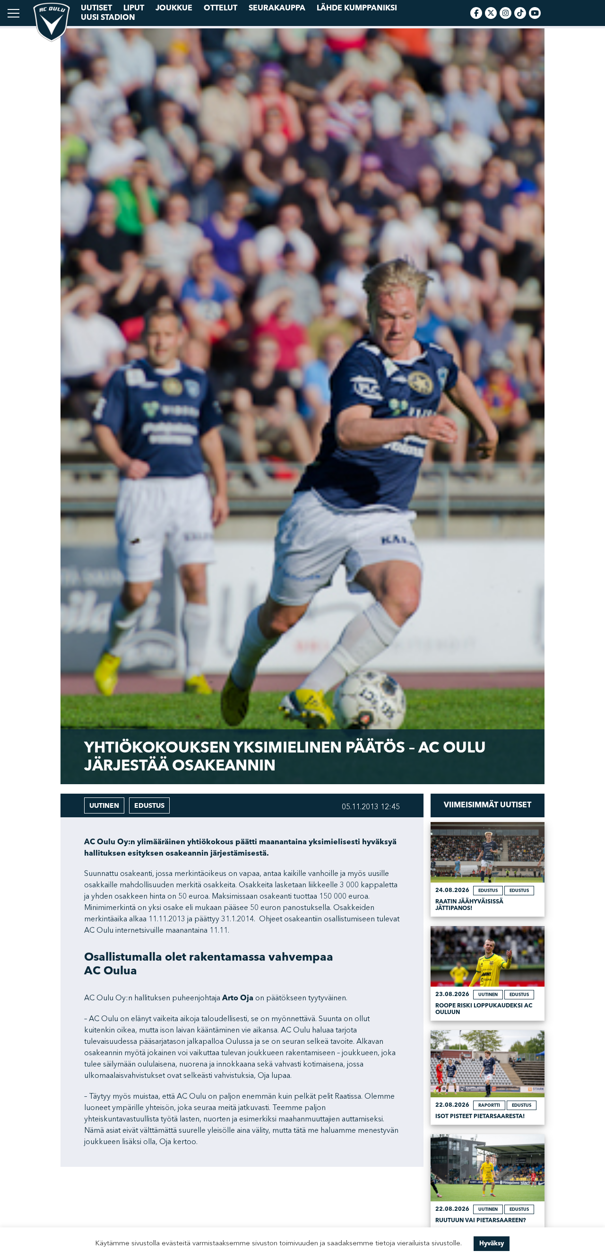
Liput (133, 8)
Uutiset (96, 8)
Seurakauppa (277, 8)
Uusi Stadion (108, 17)
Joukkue (174, 8)
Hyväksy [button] (491, 1243)
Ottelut (220, 8)
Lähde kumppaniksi (357, 8)
